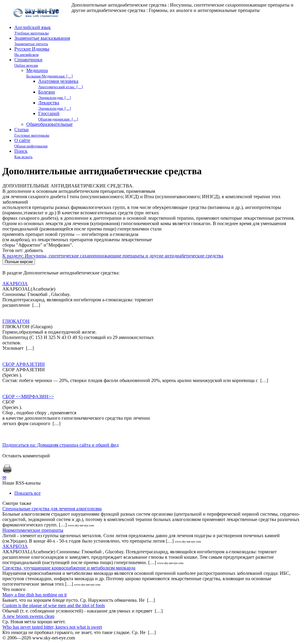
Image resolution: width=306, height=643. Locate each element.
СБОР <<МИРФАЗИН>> (28, 396)
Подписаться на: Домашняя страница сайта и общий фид (60, 444)
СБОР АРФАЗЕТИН (23, 364)
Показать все (27, 493)
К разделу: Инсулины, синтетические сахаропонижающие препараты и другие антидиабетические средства (112, 255)
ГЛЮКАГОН (16, 321)
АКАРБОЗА (15, 283)
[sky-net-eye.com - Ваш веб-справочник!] (36, 22)
